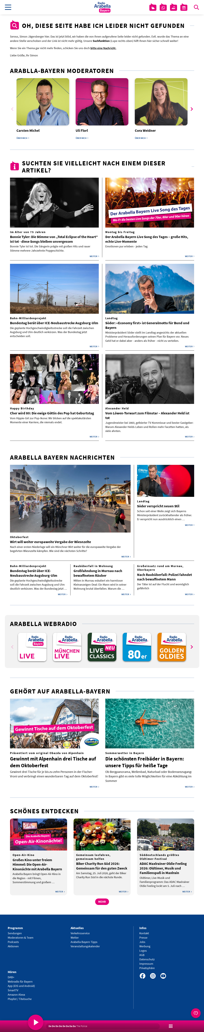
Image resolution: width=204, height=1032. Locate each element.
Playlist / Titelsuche (20, 999)
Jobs (142, 942)
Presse (143, 937)
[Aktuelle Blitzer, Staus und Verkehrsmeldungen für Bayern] (173, 8)
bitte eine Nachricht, (103, 48)
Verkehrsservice (80, 933)
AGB (141, 955)
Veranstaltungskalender (85, 946)
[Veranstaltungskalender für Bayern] (184, 8)
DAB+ (11, 977)
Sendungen (15, 933)
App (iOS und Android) (21, 986)
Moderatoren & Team (20, 937)
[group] (32, 647)
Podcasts (13, 942)
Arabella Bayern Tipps (84, 942)
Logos (143, 950)
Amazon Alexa (16, 994)
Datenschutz (147, 959)
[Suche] (196, 7)
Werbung (144, 946)
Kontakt (144, 933)
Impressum (146, 963)
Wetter (75, 937)
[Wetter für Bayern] (153, 8)
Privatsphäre (147, 968)
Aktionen (13, 946)
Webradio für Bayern (20, 981)
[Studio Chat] (163, 8)
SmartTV (13, 990)
